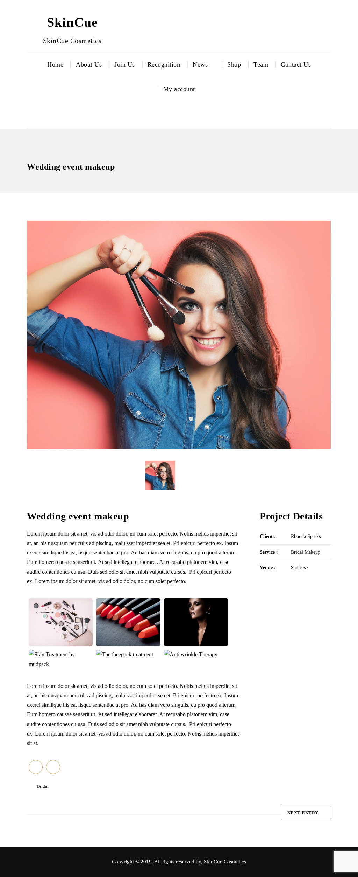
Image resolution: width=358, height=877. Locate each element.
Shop (234, 64)
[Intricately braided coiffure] (128, 622)
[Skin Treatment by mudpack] (61, 659)
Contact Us (296, 64)
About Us (89, 64)
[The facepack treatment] (128, 654)
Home (55, 64)
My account (179, 88)
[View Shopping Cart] (189, 114)
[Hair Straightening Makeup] (196, 622)
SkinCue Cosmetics (225, 861)
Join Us (124, 64)
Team (260, 64)
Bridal (43, 786)
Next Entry (302, 812)
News (200, 64)
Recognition (164, 64)
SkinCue (72, 22)
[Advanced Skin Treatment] (61, 622)
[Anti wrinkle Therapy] (196, 654)
